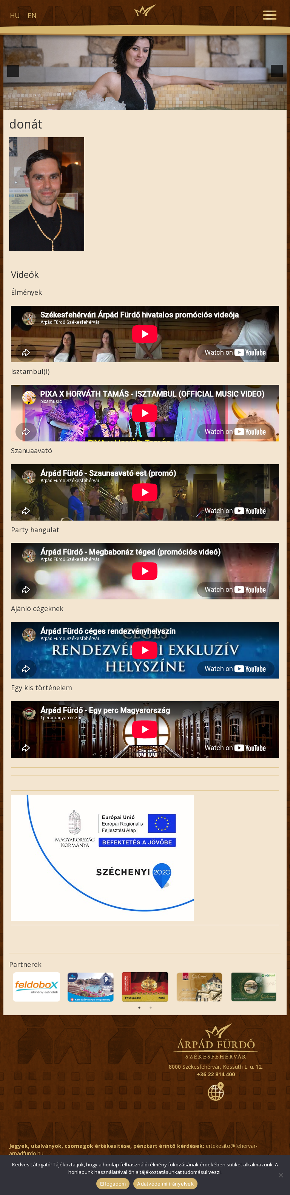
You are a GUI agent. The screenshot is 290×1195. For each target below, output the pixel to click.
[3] (97, 103)
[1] (81, 103)
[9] (145, 103)
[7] (129, 103)
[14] (184, 103)
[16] (200, 103)
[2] (89, 103)
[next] (277, 71)
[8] (137, 103)
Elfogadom (113, 1184)
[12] (168, 103)
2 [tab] (150, 1007)
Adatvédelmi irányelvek (165, 1184)
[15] (192, 103)
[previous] (13, 71)
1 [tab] (139, 1007)
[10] (153, 103)
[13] (176, 103)
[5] (113, 103)
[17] (208, 103)
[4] (105, 103)
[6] (121, 103)
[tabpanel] (36, 987)
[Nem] (280, 1175)
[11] (161, 103)
